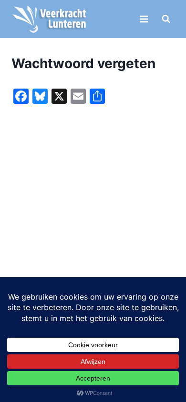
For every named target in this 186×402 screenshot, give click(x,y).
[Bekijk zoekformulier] (166, 19)
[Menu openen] (144, 18)
